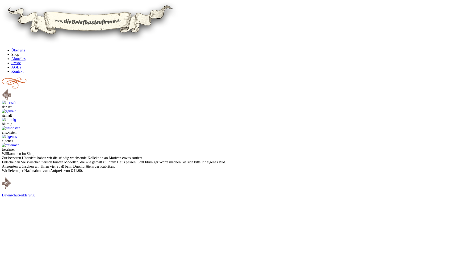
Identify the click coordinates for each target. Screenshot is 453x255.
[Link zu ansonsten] (11, 128)
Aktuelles (18, 59)
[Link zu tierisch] (9, 103)
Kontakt (17, 71)
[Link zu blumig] (9, 120)
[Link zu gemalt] (9, 111)
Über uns (18, 50)
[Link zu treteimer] (10, 145)
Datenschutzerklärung (18, 195)
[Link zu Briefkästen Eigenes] (9, 137)
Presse (16, 63)
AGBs (16, 67)
